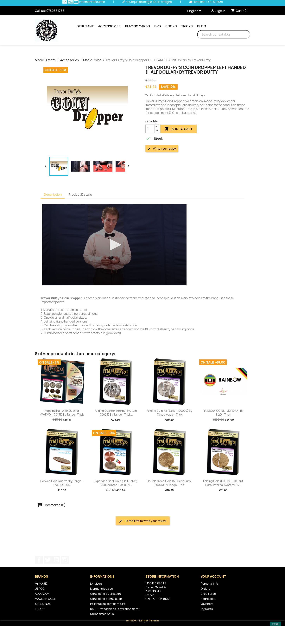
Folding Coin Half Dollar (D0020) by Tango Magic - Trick (169, 412)
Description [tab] (53, 194)
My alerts (207, 609)
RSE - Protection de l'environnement (114, 609)
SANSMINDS (43, 604)
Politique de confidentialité (108, 604)
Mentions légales (101, 588)
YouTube (56, 560)
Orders (205, 588)
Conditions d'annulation (106, 599)
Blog (201, 26)
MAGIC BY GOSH (45, 599)
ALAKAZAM (42, 593)
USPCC (40, 588)
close (275, 623)
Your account (213, 576)
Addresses (208, 599)
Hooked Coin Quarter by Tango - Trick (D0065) (61, 483)
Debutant (85, 26)
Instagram (65, 560)
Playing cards (137, 26)
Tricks (187, 26)
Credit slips (208, 593)
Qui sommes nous (102, 614)
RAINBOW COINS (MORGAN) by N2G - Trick (223, 412)
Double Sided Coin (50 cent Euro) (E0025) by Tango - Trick (169, 483)
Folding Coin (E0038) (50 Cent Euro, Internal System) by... (223, 483)
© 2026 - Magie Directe (142, 621)
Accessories (109, 26)
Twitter (48, 560)
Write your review (164, 148)
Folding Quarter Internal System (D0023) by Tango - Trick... (115, 412)
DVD (157, 26)
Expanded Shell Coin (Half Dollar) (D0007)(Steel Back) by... (115, 483)
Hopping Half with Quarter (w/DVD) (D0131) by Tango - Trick (62, 412)
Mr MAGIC (41, 583)
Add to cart (178, 128)
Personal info (209, 583)
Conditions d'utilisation (105, 593)
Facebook (39, 560)
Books (171, 26)
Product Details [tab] (80, 194)
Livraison (96, 583)
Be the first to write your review (145, 521)
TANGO (40, 609)
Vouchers (207, 604)
